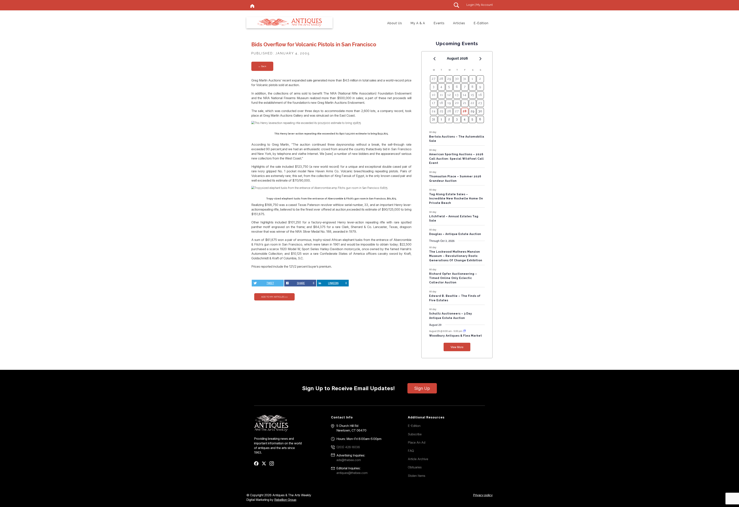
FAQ (411, 451)
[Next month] (480, 58)
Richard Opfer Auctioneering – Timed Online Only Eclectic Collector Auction (453, 278)
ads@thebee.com (348, 460)
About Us (394, 23)
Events (439, 23)
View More (457, 347)
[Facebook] (257, 464)
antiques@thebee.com (352, 473)
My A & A (417, 23)
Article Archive (418, 459)
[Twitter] (265, 464)
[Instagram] (273, 464)
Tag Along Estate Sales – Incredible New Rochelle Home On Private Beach (456, 198)
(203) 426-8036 (348, 447)
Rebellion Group (285, 500)
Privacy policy (483, 495)
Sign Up (422, 388)
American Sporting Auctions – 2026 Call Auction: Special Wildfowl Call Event (456, 158)
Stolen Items (416, 476)
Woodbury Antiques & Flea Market (455, 335)
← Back (262, 66)
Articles (459, 23)
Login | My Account (479, 5)
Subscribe (415, 434)
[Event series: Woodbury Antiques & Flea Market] (464, 331)
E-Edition (481, 23)
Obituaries (415, 467)
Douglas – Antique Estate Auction (455, 234)
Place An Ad (416, 442)
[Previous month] (434, 58)
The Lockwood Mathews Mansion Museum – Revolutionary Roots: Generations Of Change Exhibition (455, 256)
